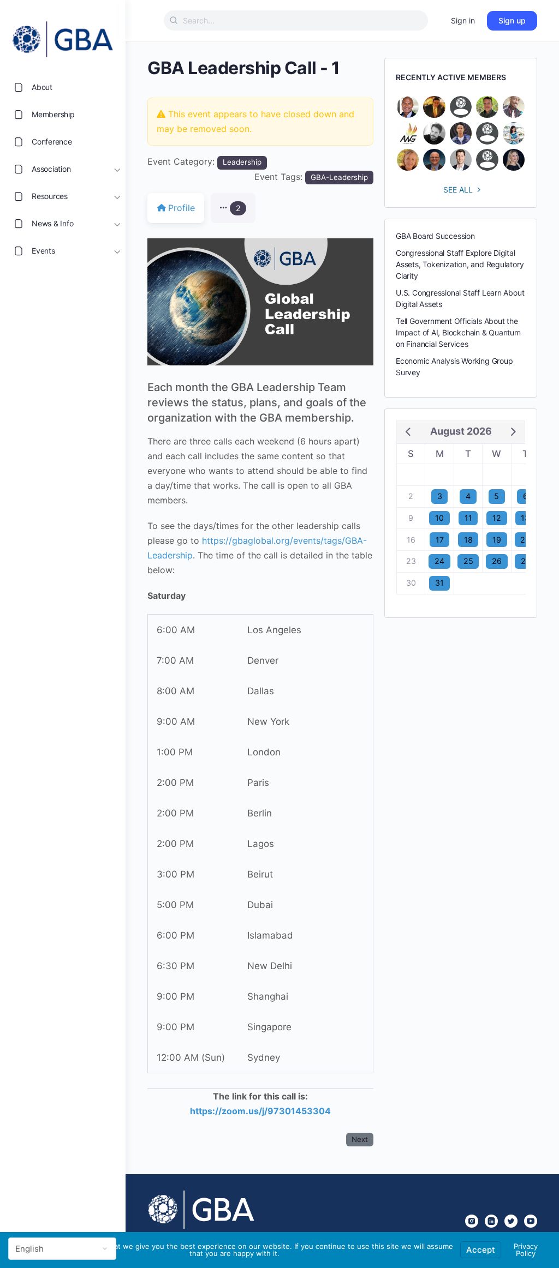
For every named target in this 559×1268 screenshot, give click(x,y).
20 (525, 539)
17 (440, 539)
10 (439, 517)
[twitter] (511, 1221)
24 (439, 561)
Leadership (242, 162)
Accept (480, 1250)
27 (525, 561)
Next (360, 1139)
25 (468, 561)
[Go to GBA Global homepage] (63, 36)
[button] (233, 208)
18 (468, 539)
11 (468, 517)
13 (525, 517)
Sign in (463, 20)
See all (458, 189)
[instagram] (471, 1221)
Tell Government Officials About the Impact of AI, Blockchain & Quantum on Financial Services (458, 332)
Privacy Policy (526, 1250)
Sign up (512, 20)
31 (439, 582)
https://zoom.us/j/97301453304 (260, 1110)
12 (496, 517)
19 (496, 539)
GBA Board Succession (435, 236)
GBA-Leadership (339, 177)
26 (497, 561)
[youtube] (530, 1221)
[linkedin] (491, 1221)
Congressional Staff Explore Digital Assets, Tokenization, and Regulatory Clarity (460, 264)
